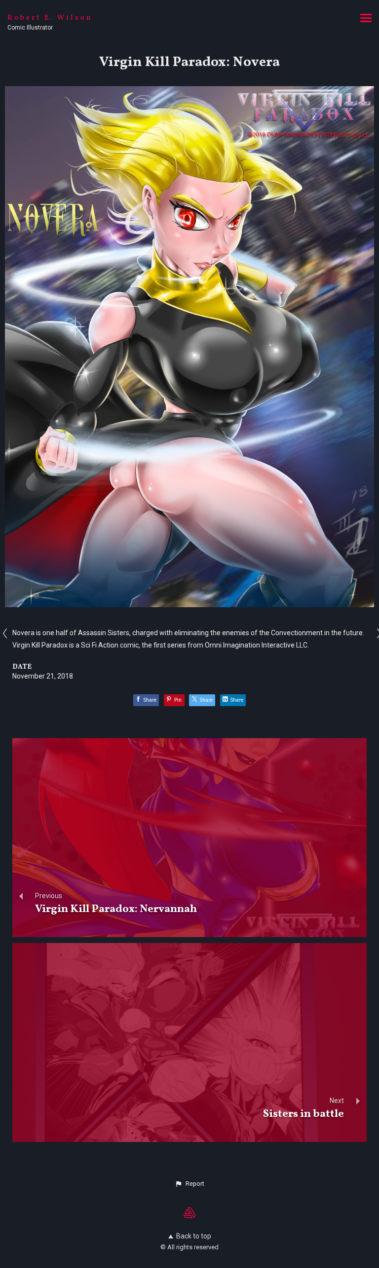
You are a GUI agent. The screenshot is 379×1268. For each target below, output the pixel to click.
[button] (189, 1183)
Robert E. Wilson (50, 18)
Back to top (193, 1236)
